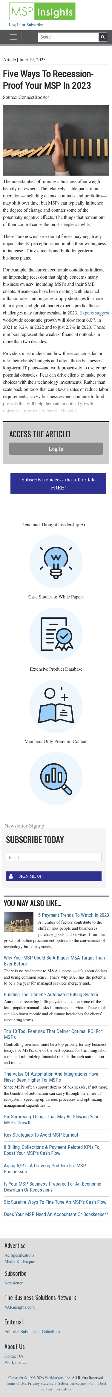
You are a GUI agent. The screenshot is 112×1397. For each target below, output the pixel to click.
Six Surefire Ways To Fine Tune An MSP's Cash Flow (55, 1202)
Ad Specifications (19, 1255)
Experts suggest (94, 312)
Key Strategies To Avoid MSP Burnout (41, 1135)
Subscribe (35, 24)
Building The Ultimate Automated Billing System (51, 994)
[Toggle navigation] (13, 37)
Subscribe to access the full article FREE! (59, 483)
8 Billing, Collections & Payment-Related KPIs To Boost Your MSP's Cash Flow (51, 1150)
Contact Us (14, 1356)
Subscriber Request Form (77, 1383)
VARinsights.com (19, 1307)
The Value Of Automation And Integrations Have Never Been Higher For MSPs (51, 1077)
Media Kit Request (20, 1261)
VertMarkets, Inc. (58, 1377)
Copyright (15, 1377)
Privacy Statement (42, 1383)
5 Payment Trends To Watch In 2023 (73, 915)
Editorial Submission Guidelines (32, 1331)
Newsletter (13, 1283)
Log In (15, 24)
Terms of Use (16, 1383)
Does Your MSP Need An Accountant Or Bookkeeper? (56, 1214)
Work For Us (15, 1362)
